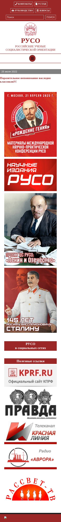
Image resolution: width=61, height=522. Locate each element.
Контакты (25, 4)
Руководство (24, 10)
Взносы (45, 10)
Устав (42, 4)
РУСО (30, 40)
